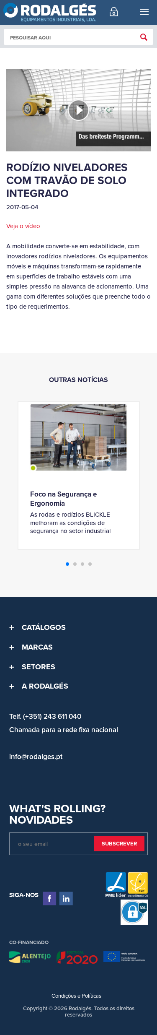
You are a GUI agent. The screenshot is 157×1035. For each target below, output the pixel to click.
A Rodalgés (45, 686)
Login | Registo (113, 11)
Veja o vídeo (23, 226)
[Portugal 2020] (77, 958)
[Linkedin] (66, 898)
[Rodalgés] (49, 12)
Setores (38, 666)
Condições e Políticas (76, 996)
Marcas (37, 647)
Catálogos (44, 627)
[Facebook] (50, 898)
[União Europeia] (124, 958)
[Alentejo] (30, 958)
